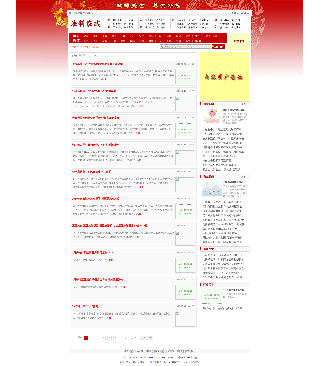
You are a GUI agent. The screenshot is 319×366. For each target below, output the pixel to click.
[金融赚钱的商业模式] (212, 194)
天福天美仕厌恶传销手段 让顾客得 (222, 264)
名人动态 (160, 20)
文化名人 (224, 20)
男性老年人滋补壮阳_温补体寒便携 (223, 237)
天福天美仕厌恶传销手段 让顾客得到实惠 (95, 117)
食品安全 (192, 20)
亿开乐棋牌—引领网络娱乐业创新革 (223, 259)
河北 (123, 36)
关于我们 (128, 351)
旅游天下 (192, 27)
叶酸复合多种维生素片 (234, 110)
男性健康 (160, 27)
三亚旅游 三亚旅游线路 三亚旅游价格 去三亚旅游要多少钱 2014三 (110, 225)
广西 (169, 40)
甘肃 (114, 40)
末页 (134, 337)
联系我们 (159, 351)
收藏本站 (244, 13)
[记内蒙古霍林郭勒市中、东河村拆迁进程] (185, 163)
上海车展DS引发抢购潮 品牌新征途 (223, 255)
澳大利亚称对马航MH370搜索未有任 (223, 138)
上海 (95, 36)
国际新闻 (117, 20)
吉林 (132, 36)
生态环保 (204, 20)
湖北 (132, 40)
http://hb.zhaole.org (145, 357)
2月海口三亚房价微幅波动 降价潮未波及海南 (97, 279)
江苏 (86, 40)
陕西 (178, 36)
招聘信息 (180, 351)
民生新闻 (128, 20)
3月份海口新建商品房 (233, 290)
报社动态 (149, 351)
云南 (178, 40)
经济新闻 (128, 24)
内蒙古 (207, 36)
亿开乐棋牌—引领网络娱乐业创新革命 (94, 91)
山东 (160, 36)
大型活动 (181, 20)
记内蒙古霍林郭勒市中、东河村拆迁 (223, 268)
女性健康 (160, 24)
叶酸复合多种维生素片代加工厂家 (222, 129)
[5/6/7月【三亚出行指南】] (185, 325)
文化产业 (235, 20)
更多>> (244, 104)
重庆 (104, 36)
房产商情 (192, 24)
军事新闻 (117, 27)
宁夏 (188, 36)
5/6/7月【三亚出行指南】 (86, 306)
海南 (188, 40)
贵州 (123, 40)
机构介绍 (138, 351)
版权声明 (169, 351)
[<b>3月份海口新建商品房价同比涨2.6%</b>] (185, 271)
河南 (197, 36)
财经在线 (204, 24)
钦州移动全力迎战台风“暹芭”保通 (222, 211)
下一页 (124, 337)
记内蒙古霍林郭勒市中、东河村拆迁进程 (95, 144)
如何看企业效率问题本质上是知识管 (223, 220)
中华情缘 (224, 24)
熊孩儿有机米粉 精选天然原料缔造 (222, 242)
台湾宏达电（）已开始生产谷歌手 (91, 171)
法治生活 (149, 27)
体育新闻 (128, 27)
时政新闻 (117, 24)
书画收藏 (235, 24)
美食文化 (149, 20)
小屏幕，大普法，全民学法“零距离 (222, 202)
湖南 (141, 40)
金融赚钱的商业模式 (233, 182)
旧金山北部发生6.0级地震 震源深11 (223, 169)
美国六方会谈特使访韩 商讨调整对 (222, 143)
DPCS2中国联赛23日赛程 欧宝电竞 (222, 134)
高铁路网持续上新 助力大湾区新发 (222, 206)
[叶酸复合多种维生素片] (212, 122)
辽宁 (141, 36)
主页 (89, 55)
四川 (151, 40)
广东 (160, 40)
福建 (95, 40)
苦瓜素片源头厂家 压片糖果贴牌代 (222, 215)
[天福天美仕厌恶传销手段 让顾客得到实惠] (185, 136)
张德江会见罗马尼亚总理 (217, 160)
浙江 (151, 36)
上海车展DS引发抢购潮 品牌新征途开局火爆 (97, 64)
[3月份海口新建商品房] (212, 302)
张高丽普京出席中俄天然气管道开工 (223, 151)
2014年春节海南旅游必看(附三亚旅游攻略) (96, 198)
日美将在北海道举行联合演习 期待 (222, 147)
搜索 (218, 46)
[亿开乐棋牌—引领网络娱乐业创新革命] (185, 109)
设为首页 (234, 13)
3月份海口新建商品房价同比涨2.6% (223, 308)
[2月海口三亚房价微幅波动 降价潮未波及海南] (185, 298)
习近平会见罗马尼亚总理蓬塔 (219, 165)
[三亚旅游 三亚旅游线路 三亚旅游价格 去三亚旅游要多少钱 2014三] (185, 244)
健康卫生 (181, 24)
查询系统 (235, 27)
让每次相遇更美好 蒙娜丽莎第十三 (222, 233)
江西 (215, 36)
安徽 (104, 40)
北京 (86, 36)
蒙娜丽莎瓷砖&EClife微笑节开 (220, 228)
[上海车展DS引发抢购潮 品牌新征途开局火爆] (185, 82)
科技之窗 (204, 27)
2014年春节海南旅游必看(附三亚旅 (222, 277)
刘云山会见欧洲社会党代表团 (219, 156)
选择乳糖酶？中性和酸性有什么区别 (223, 224)
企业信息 (192, 357)
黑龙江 (198, 40)
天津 (114, 36)
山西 (169, 36)
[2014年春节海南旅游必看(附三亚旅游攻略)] (185, 217)
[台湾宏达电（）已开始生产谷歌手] (185, 190)
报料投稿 (224, 27)
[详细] (103, 79)
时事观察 (149, 24)
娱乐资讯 (181, 27)
